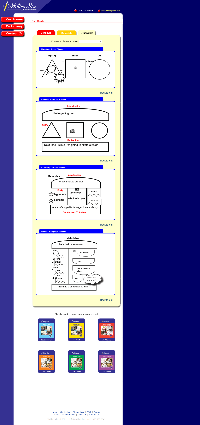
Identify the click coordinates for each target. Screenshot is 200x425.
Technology (78, 412)
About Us (82, 414)
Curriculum (65, 412)
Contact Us (94, 414)
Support (97, 412)
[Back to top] (106, 93)
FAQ (89, 412)
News (56, 414)
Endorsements (68, 414)
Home (54, 412)
